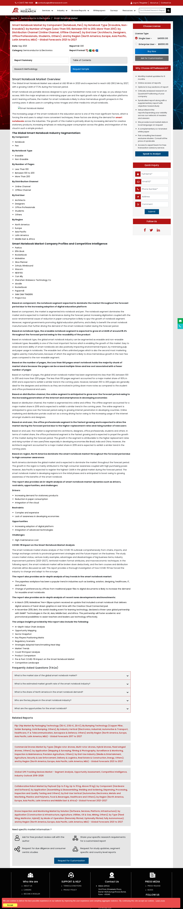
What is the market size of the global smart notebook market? (45, 675)
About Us (28, 886)
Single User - (153, 38)
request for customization (71, 860)
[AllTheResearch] (25, 10)
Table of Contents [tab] (82, 60)
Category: (32, 50)
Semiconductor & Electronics (35, 18)
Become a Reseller (32, 894)
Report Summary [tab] (23, 60)
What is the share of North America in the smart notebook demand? (48, 692)
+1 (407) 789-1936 (24, 2)
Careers (27, 890)
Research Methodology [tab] (25, 69)
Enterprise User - (153, 44)
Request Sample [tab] (81, 69)
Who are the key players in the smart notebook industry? (42, 700)
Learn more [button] (160, 901)
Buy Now (152, 51)
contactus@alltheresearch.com (52, 2)
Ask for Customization (152, 58)
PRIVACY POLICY (70, 890)
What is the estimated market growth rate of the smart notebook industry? (52, 683)
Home (14, 18)
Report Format (77, 50)
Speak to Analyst (152, 153)
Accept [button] (10, 905)
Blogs (150, 890)
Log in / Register (140, 2)
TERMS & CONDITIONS (72, 886)
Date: (19, 46)
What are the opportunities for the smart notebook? (40, 708)
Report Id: (76, 46)
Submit (151, 211)
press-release (154, 886)
